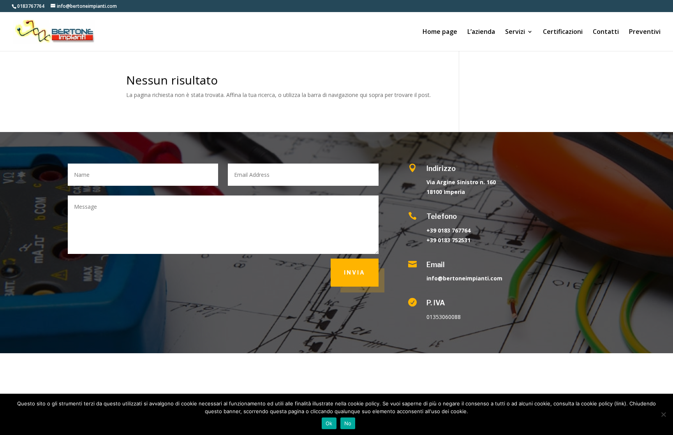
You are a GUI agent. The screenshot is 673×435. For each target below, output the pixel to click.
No (348, 423)
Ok (329, 423)
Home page (440, 32)
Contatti (606, 32)
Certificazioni (563, 32)
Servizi (515, 32)
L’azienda (481, 32)
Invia (354, 272)
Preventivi (645, 32)
